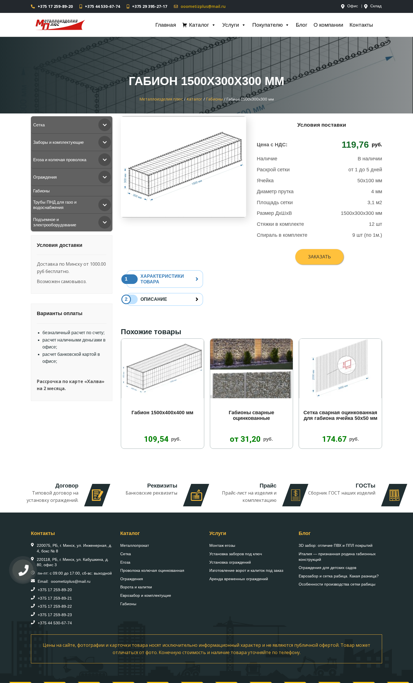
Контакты (361, 25)
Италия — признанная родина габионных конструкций (337, 557)
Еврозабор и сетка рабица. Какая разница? (339, 576)
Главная (165, 25)
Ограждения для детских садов (327, 567)
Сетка (125, 554)
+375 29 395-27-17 (149, 6)
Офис (352, 6)
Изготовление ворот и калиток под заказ (246, 570)
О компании (328, 25)
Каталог (199, 25)
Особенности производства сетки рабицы (337, 584)
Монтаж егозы (222, 545)
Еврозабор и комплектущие (145, 595)
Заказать (319, 256)
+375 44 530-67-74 (102, 6)
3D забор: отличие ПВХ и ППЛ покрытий (336, 545)
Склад (376, 6)
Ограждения (131, 579)
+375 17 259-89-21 (55, 598)
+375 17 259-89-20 (55, 6)
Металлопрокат (134, 545)
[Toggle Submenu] (104, 125)
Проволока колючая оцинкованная (152, 570)
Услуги (230, 25)
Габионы (128, 604)
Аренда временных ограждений (238, 579)
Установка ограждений (230, 562)
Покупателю (267, 25)
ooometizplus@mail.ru (203, 6)
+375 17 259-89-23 (55, 615)
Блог (301, 25)
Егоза (125, 562)
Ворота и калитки (136, 587)
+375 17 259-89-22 (55, 606)
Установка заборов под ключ (235, 554)
